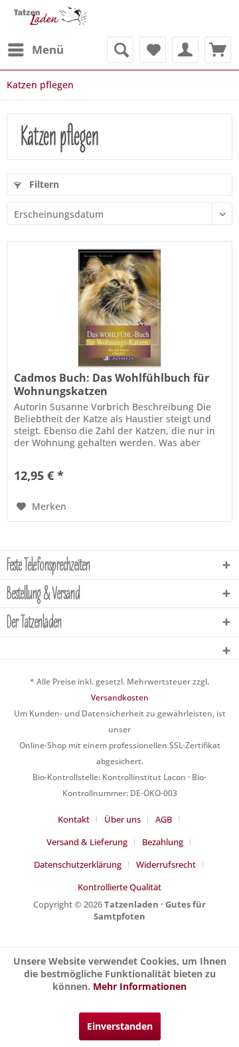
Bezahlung (162, 842)
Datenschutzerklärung (77, 864)
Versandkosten (120, 697)
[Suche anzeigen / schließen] (120, 50)
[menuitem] (35, 50)
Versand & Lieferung (86, 842)
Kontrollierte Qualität (119, 887)
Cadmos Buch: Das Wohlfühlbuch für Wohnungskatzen (111, 384)
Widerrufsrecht (166, 864)
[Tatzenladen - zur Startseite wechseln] (49, 18)
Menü (48, 49)
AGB (163, 819)
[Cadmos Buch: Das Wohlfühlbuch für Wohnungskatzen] (119, 308)
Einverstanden (120, 1026)
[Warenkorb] (217, 50)
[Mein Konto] (185, 50)
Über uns (122, 819)
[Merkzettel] (152, 50)
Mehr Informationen (140, 986)
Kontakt (74, 819)
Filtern (43, 184)
